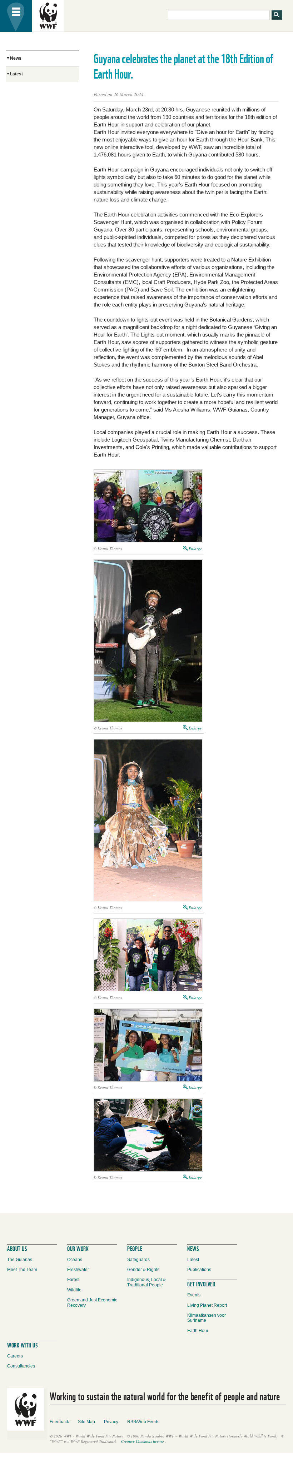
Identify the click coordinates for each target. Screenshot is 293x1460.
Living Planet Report (207, 1305)
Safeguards (138, 1259)
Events (193, 1294)
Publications (199, 1269)
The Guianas (19, 1259)
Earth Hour (197, 1330)
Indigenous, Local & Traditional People (146, 1282)
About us (17, 1248)
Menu (16, 16)
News (15, 58)
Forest (73, 1279)
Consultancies (21, 1366)
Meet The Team (22, 1269)
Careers (15, 1356)
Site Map (86, 1421)
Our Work (78, 1248)
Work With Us (22, 1344)
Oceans (74, 1259)
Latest (16, 73)
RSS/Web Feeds (143, 1421)
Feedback (59, 1421)
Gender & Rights (143, 1269)
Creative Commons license (142, 1441)
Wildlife (74, 1289)
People (134, 1248)
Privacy (111, 1421)
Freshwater (78, 1269)
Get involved (201, 1283)
